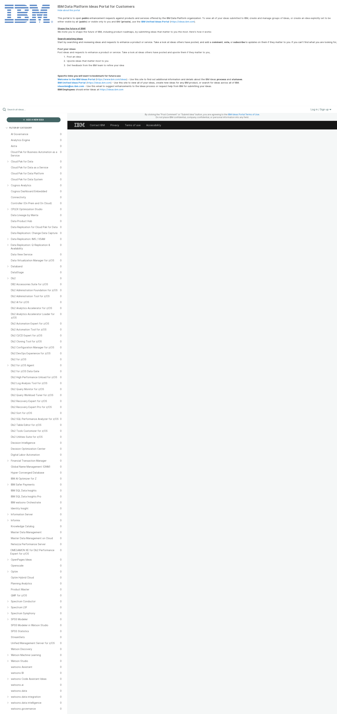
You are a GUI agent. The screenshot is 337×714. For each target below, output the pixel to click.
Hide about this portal (69, 10)
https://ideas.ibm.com (182, 21)
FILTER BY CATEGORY (20, 127)
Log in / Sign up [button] (320, 109)
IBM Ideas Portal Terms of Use (243, 114)
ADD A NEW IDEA (35, 119)
